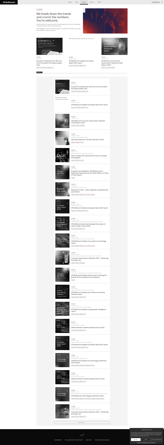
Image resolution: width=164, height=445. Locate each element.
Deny (146, 439)
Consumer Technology (110, 67)
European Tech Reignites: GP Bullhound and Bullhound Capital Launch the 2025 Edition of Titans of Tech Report (90, 173)
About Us (92, 2)
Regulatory (88, 440)
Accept (135, 439)
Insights (84, 2)
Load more (81, 422)
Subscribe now (58, 440)
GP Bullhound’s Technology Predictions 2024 (87, 396)
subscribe (42, 28)
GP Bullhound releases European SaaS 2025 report (81, 62)
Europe (38, 67)
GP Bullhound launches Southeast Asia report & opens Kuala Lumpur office (88, 225)
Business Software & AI (48, 67)
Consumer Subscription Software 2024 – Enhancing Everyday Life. (89, 259)
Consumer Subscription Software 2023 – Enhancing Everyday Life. (89, 413)
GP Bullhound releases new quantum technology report (88, 242)
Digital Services (90, 365)
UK (41, 67)
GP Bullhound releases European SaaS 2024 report (89, 208)
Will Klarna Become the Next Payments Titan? (87, 139)
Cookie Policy (139, 442)
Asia (72, 228)
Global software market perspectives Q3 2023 (87, 379)
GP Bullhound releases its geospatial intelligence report (88, 310)
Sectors (70, 2)
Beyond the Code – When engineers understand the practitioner (89, 191)
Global (103, 67)
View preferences (156, 439)
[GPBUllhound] (9, 2)
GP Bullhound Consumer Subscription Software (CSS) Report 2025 (112, 63)
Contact (99, 2)
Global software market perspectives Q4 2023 (87, 327)
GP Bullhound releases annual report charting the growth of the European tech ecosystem (89, 276)
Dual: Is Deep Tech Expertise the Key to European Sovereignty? (89, 157)
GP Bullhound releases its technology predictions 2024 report (88, 362)
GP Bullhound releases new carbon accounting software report (88, 293)
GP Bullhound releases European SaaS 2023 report (89, 344)
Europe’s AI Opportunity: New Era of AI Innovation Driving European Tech (49, 63)
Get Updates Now (156, 2)
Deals (76, 2)
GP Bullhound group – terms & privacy (148, 442)
